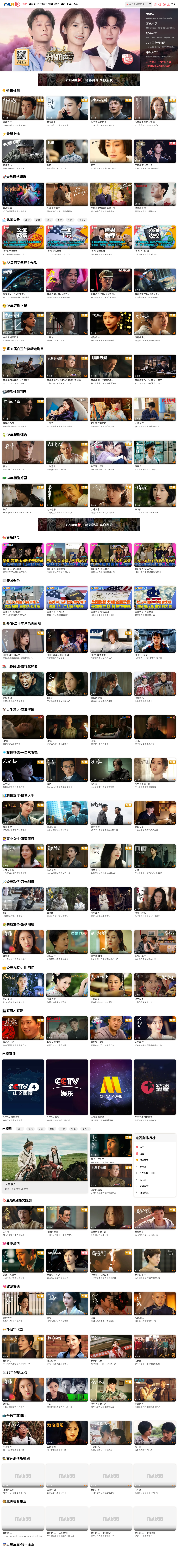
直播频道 (42, 4)
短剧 (50, 4)
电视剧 (32, 4)
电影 (62, 4)
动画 (75, 4)
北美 (69, 4)
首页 (24, 4)
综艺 (56, 4)
